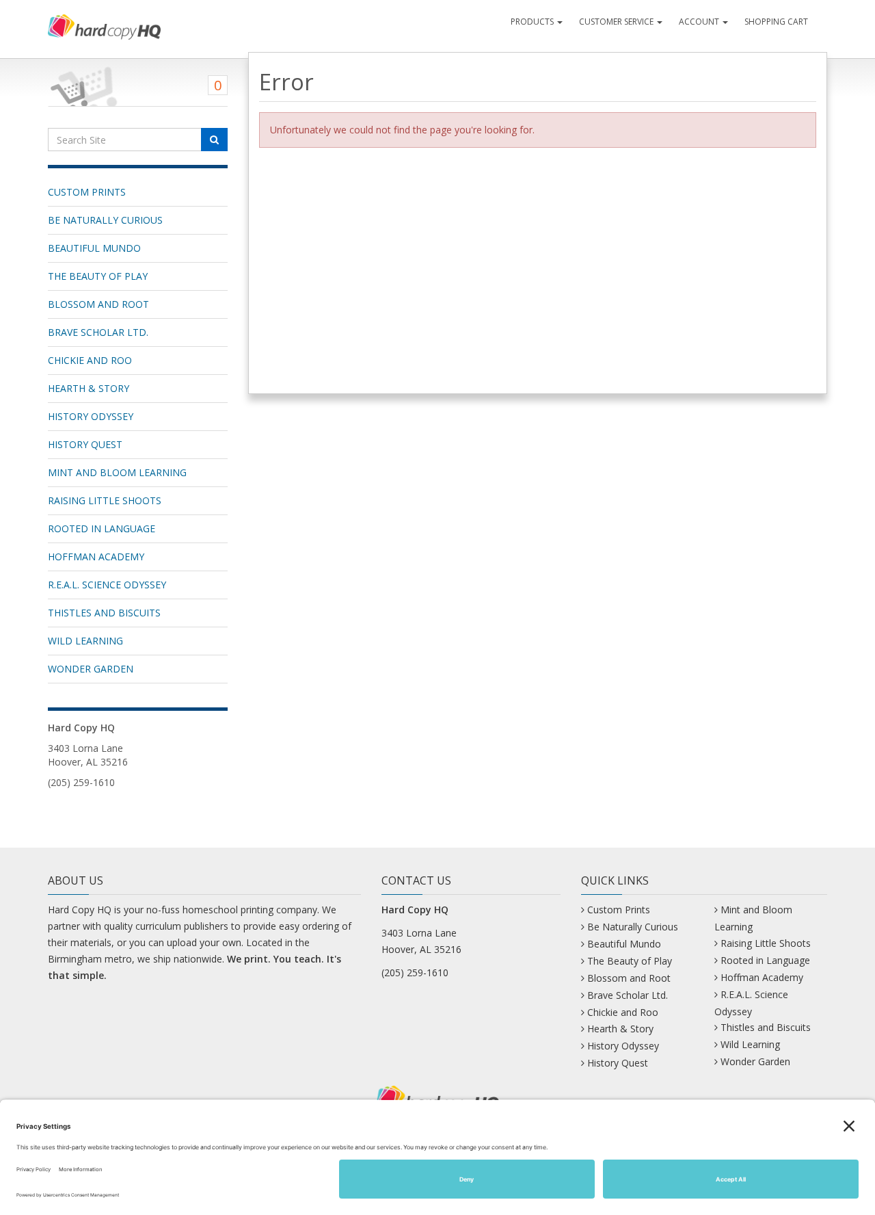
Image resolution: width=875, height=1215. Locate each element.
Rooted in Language (101, 528)
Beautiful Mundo (94, 247)
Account (700, 21)
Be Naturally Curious (105, 219)
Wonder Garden (90, 668)
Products (533, 21)
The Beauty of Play (98, 276)
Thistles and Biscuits (104, 612)
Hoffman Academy (96, 556)
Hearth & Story (88, 388)
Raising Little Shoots (104, 500)
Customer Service (617, 21)
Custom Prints (87, 191)
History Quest (85, 444)
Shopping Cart (776, 21)
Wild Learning (85, 640)
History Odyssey (90, 416)
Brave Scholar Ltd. (98, 332)
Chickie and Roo (90, 360)
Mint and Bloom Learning (117, 472)
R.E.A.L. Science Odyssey (107, 584)
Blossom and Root (98, 304)
